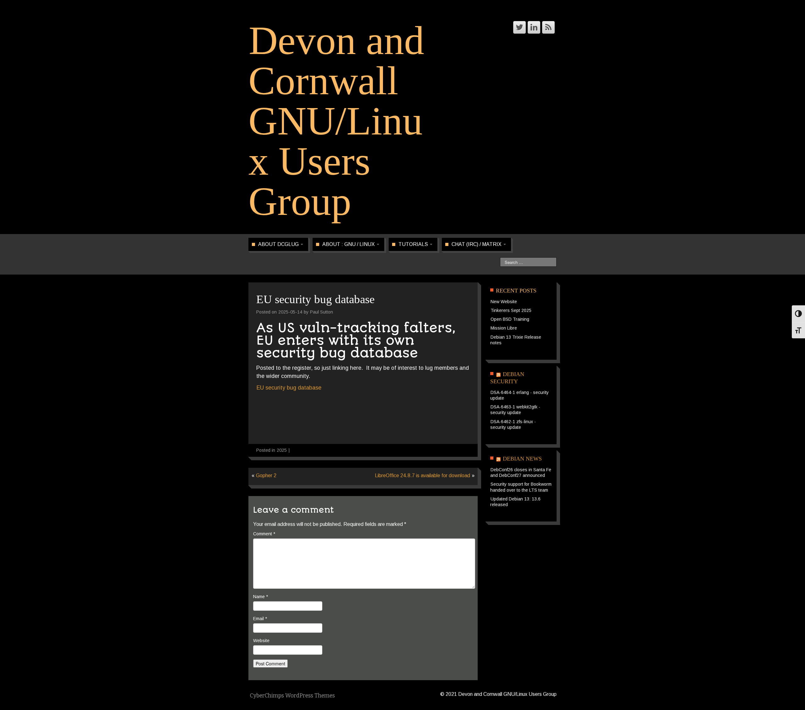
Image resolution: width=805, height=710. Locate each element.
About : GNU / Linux (349, 244)
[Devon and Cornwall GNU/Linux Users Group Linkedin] (534, 27)
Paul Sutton (321, 311)
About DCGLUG (279, 244)
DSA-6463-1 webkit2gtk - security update (515, 409)
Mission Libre (504, 327)
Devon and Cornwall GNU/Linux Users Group (336, 121)
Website (261, 640)
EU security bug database (289, 388)
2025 (282, 450)
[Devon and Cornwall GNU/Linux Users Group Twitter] (519, 27)
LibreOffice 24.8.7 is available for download (422, 475)
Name (260, 596)
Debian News (522, 459)
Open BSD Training (510, 319)
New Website (504, 301)
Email (260, 618)
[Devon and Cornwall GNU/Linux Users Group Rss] (548, 27)
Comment (264, 533)
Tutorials (413, 244)
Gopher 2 (266, 475)
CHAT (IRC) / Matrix (477, 244)
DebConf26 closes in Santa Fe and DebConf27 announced (520, 472)
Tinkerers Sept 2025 (511, 310)
